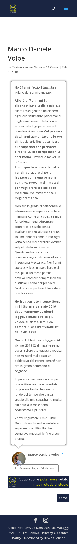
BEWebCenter (54, 538)
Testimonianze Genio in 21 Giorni (35, 67)
